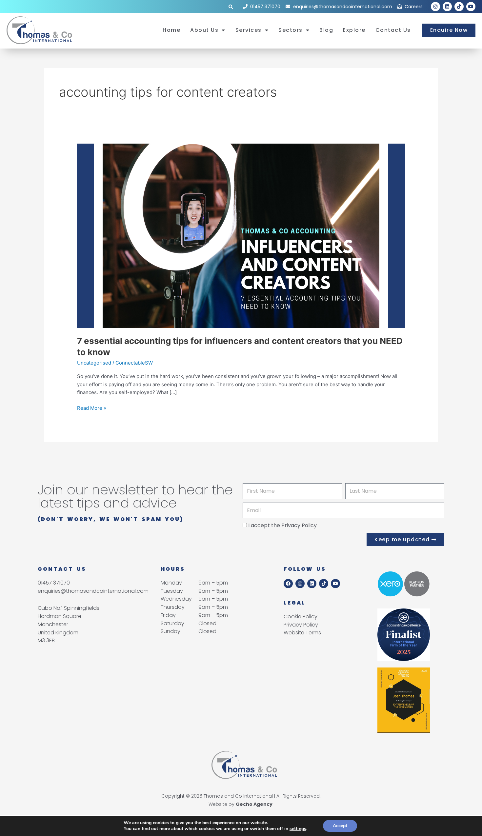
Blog (326, 30)
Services (248, 30)
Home (171, 30)
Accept (340, 826)
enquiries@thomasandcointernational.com (93, 591)
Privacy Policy (299, 525)
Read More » (91, 407)
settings (298, 829)
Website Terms (302, 632)
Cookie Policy (300, 616)
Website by (240, 804)
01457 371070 (54, 583)
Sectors (290, 30)
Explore (354, 30)
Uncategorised (94, 363)
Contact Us (393, 30)
